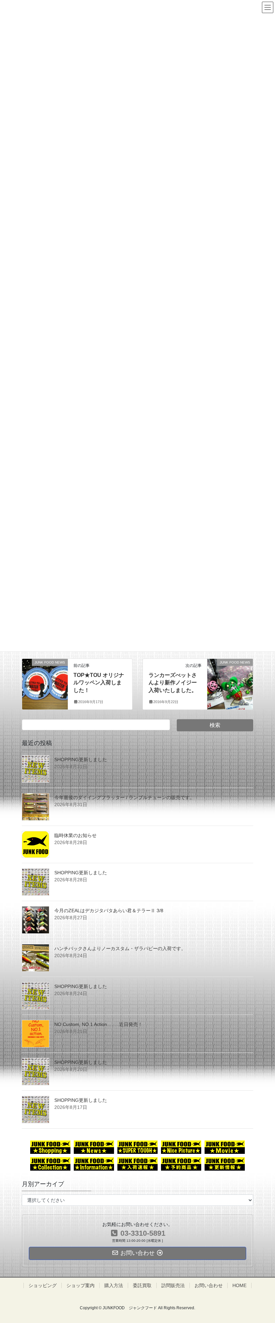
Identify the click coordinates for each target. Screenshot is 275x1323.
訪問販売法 (173, 1285)
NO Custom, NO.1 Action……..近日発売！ (98, 1024)
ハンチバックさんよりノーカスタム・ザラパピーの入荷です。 (120, 948)
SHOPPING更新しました (80, 759)
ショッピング (43, 1285)
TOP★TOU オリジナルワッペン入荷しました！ (98, 682)
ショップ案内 (80, 1285)
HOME (239, 1285)
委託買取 (142, 1285)
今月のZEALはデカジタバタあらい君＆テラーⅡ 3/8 (108, 910)
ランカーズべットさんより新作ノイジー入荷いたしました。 (173, 682)
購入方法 (113, 1285)
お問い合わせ (209, 1285)
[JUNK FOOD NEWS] (45, 675)
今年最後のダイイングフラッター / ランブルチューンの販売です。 (124, 797)
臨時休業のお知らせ (75, 835)
